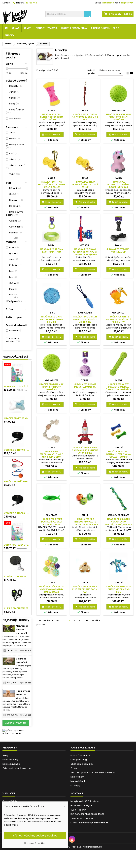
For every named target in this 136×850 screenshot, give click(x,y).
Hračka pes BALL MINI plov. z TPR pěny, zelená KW (118, 117)
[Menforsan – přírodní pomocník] (8, 628)
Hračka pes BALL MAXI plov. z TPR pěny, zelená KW (51, 387)
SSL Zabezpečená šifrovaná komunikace (92, 772)
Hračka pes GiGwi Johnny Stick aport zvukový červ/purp (85, 252)
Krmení (28, 28)
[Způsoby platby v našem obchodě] (17, 731)
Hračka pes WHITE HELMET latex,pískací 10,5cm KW (118, 319)
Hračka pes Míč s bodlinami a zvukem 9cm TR (51, 319)
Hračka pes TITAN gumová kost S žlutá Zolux (85, 184)
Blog (116, 28)
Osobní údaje (9, 801)
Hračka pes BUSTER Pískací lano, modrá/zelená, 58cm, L (118, 522)
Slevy (5, 755)
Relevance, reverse (111, 72)
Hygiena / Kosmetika (74, 28)
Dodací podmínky (80, 755)
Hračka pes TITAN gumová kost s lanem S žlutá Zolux (51, 184)
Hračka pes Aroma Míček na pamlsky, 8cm (85, 387)
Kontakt (6, 2)
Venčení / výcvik (46, 28)
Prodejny (75, 785)
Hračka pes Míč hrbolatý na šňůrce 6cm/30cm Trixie (17, 481)
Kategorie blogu (79, 759)
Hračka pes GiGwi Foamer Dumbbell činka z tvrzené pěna (118, 387)
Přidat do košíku (51, 134)
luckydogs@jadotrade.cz (93, 822)
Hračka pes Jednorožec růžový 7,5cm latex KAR (118, 184)
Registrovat (127, 2)
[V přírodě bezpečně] (8, 661)
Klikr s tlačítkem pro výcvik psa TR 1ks (17, 608)
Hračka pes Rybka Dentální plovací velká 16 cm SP (51, 522)
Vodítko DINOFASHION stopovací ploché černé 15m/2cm (17, 513)
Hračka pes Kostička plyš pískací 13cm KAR (17, 418)
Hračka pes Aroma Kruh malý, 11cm (51, 250)
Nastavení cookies (34, 843)
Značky (9, 35)
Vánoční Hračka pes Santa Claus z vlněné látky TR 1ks (85, 450)
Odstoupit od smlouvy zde (16, 768)
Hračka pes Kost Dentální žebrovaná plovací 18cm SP (118, 454)
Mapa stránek (77, 781)
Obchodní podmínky (81, 763)
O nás (15, 28)
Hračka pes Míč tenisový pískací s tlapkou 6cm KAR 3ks (85, 522)
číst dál (27, 650)
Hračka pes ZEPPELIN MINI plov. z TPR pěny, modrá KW (85, 319)
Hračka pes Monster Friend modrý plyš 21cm (118, 589)
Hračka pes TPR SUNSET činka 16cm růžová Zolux (51, 117)
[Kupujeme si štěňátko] (8, 693)
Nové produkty (10, 759)
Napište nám (77, 776)
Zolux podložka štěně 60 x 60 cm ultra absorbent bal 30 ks (17, 545)
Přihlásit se (108, 2)
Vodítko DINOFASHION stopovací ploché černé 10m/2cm (17, 450)
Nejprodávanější (15, 357)
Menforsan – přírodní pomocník (23, 629)
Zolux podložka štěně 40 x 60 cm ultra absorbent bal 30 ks (17, 386)
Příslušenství (100, 28)
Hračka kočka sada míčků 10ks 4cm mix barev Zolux (51, 589)
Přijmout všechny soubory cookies (35, 835)
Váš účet (8, 793)
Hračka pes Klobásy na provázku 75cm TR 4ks (85, 117)
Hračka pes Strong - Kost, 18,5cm (118, 250)
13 (87, 620)
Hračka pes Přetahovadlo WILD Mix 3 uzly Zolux (51, 454)
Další (96, 620)
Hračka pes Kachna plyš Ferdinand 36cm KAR (85, 589)
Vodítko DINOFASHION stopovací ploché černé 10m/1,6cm (17, 576)
